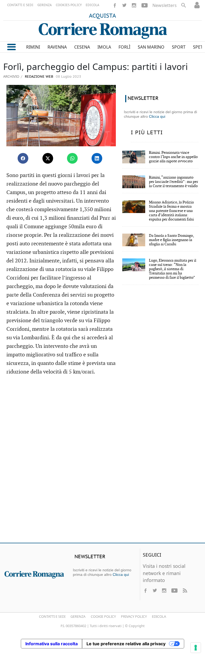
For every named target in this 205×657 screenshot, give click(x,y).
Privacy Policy (134, 616)
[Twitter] (124, 5)
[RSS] (184, 590)
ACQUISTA (102, 16)
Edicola (159, 616)
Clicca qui (157, 116)
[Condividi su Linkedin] (97, 158)
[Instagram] (134, 5)
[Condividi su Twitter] (48, 158)
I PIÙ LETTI (147, 133)
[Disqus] (102, 461)
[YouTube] (144, 5)
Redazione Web (38, 77)
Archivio (11, 76)
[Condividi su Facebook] (23, 158)
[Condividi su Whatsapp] (72, 158)
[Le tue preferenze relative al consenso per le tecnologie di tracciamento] (196, 648)
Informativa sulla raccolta (51, 643)
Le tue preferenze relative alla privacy (125, 643)
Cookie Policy (103, 616)
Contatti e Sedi (52, 616)
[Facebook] (114, 5)
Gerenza (77, 616)
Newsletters (164, 5)
